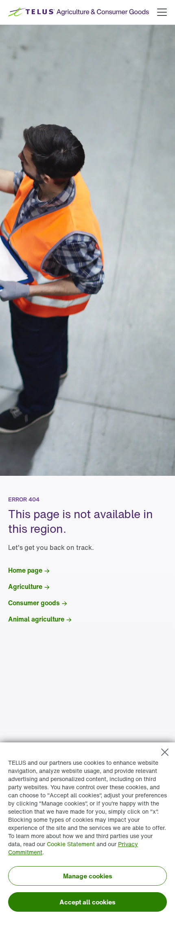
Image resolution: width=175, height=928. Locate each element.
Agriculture (25, 586)
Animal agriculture (36, 619)
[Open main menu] (162, 12)
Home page (25, 570)
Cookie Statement (71, 844)
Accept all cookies (87, 902)
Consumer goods (34, 603)
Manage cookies (87, 876)
